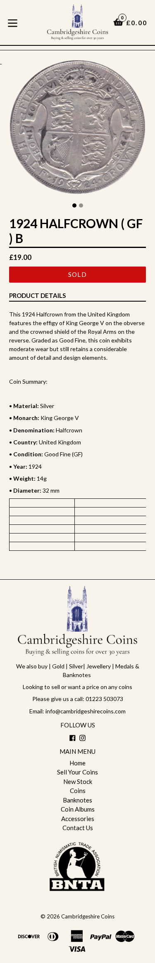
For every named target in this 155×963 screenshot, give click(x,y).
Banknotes (77, 800)
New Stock (77, 781)
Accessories (77, 818)
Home (77, 763)
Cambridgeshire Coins (87, 916)
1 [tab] (74, 205)
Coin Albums (78, 809)
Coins (78, 790)
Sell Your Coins (77, 772)
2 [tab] (81, 205)
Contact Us (77, 827)
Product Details (37, 295)
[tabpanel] (77, 129)
